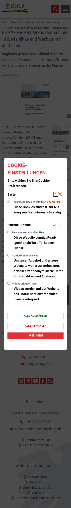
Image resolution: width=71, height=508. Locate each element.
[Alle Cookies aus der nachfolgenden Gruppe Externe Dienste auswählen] (55, 224)
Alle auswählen (35, 316)
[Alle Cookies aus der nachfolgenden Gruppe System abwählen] (60, 194)
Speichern (35, 335)
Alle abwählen (35, 325)
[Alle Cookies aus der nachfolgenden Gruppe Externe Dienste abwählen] (60, 224)
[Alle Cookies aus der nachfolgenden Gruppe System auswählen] (55, 194)
